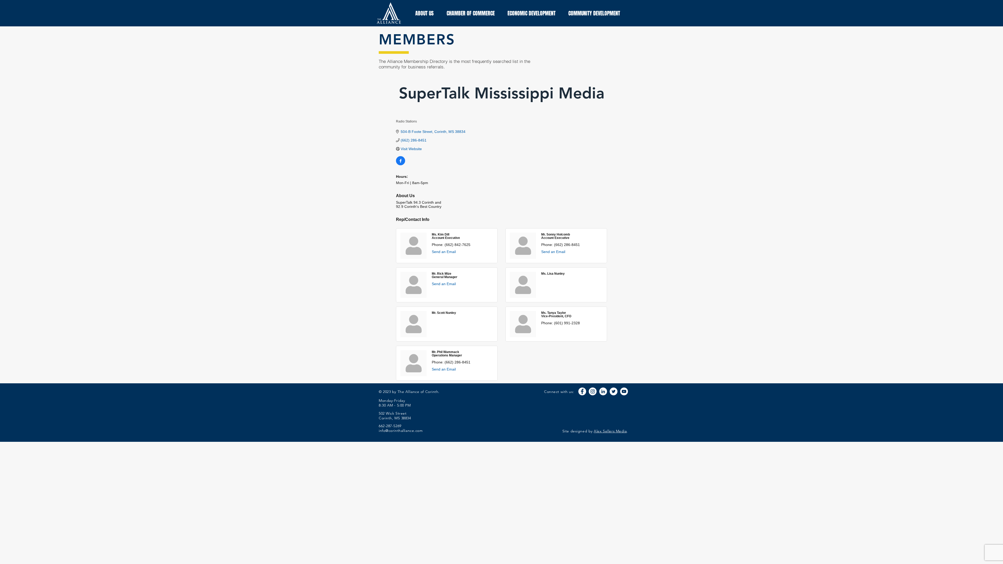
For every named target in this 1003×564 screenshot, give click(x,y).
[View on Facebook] (400, 164)
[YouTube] (624, 391)
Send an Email (444, 252)
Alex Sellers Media (610, 431)
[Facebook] (582, 391)
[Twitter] (613, 391)
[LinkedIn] (603, 391)
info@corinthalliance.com (401, 430)
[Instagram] (593, 391)
